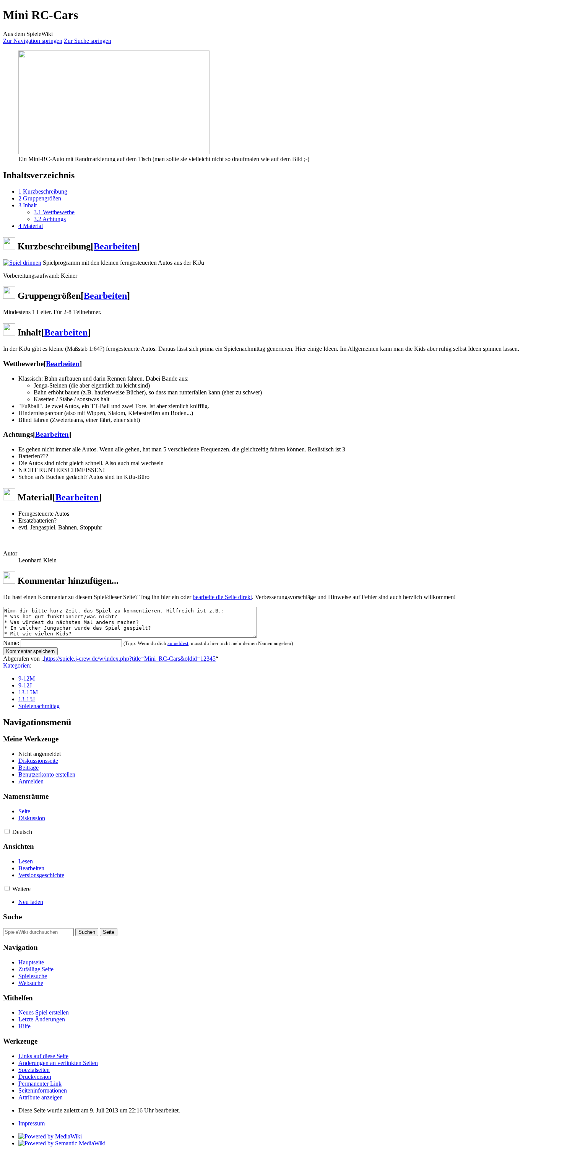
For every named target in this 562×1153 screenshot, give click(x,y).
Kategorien (16, 665)
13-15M (28, 692)
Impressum (31, 1123)
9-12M (26, 678)
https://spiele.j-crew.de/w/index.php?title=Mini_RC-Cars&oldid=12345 (130, 658)
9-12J (25, 685)
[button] (7, 831)
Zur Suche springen (87, 40)
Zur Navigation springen (32, 40)
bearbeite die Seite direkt (222, 597)
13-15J (26, 699)
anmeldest (177, 643)
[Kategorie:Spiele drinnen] (22, 262)
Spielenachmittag (39, 706)
